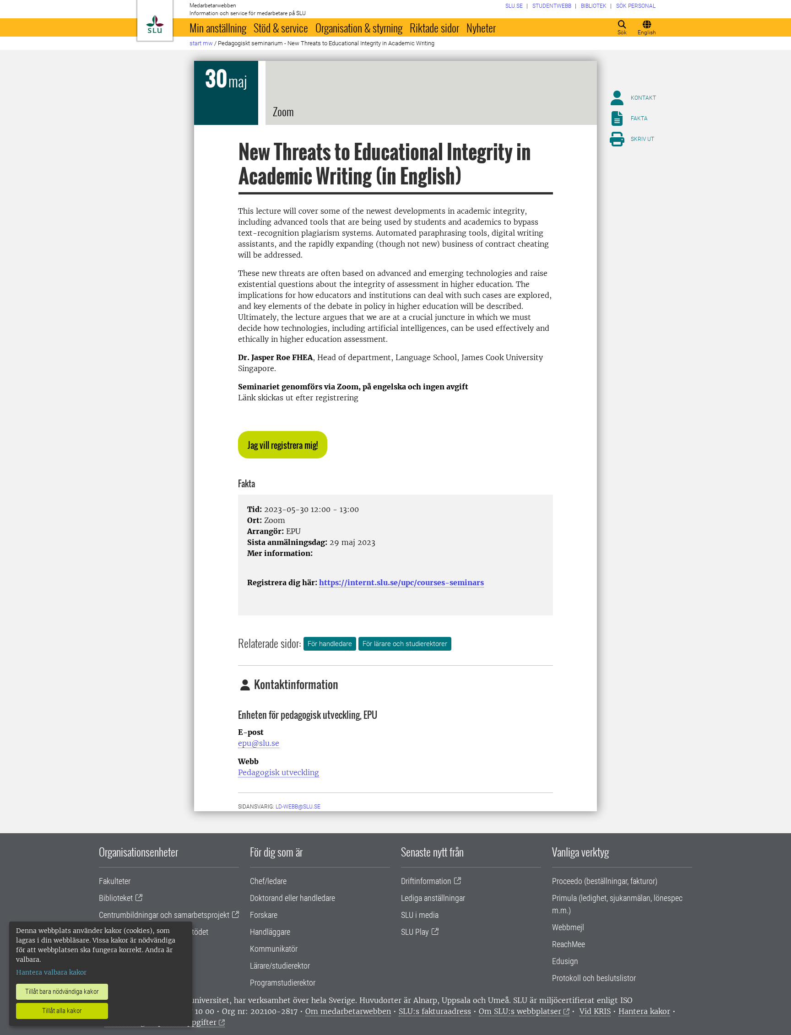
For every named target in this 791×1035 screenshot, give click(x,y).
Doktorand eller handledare (292, 898)
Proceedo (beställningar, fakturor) (604, 881)
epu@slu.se (258, 743)
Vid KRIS (595, 1011)
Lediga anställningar (433, 898)
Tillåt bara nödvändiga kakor (62, 991)
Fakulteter (114, 881)
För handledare (330, 644)
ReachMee (568, 944)
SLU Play (415, 932)
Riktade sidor (434, 27)
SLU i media (420, 915)
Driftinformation (426, 881)
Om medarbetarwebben (348, 1011)
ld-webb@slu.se (298, 806)
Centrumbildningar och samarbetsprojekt (164, 915)
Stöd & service (281, 27)
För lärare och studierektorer (405, 644)
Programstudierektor (282, 982)
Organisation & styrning (358, 27)
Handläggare (270, 932)
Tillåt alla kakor (62, 1011)
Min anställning (218, 27)
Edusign (565, 961)
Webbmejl (568, 927)
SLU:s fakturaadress (435, 1011)
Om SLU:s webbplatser (520, 1011)
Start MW (201, 43)
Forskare (263, 915)
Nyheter (481, 27)
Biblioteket (116, 898)
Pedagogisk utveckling (278, 772)
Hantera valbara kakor (51, 972)
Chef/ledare (268, 881)
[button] (282, 444)
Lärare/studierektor (280, 965)
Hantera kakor (644, 1011)
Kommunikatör (274, 949)
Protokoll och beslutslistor (594, 978)
